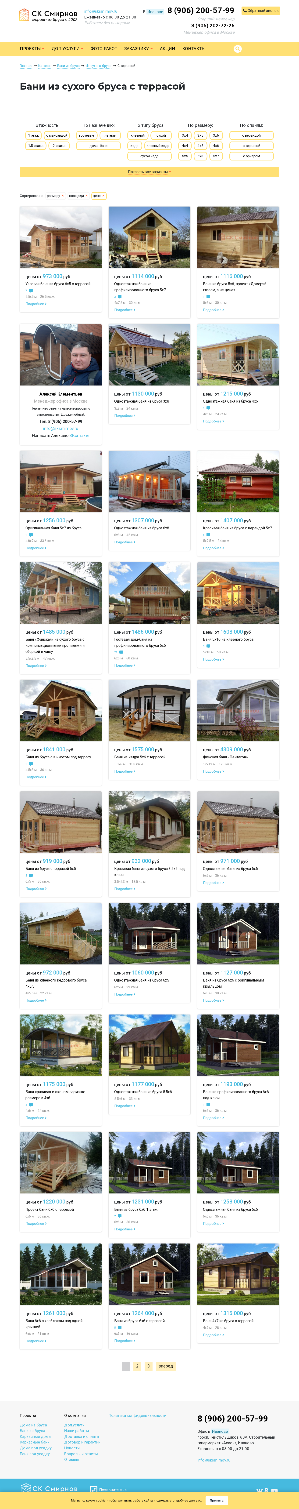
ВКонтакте (79, 435)
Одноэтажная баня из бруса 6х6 (230, 868)
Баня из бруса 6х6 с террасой (139, 1321)
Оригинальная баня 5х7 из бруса (53, 528)
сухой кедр (149, 156)
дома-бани (98, 146)
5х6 (200, 156)
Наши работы (76, 1430)
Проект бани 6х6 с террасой (49, 1209)
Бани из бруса (32, 1430)
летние (110, 135)
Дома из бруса (33, 1425)
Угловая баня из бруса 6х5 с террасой (57, 284)
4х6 (216, 146)
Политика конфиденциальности (137, 1415)
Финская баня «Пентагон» (225, 757)
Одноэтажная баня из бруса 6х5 (141, 980)
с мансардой (56, 135)
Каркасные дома (35, 1436)
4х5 (200, 146)
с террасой (251, 146)
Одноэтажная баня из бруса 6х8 (141, 528)
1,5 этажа (35, 146)
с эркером (251, 156)
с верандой (251, 135)
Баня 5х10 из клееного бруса (228, 639)
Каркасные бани (35, 1442)
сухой (161, 135)
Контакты (193, 48)
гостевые (86, 135)
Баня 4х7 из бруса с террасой (228, 1321)
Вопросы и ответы (81, 1453)
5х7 (216, 156)
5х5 (185, 156)
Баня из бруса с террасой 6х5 (50, 868)
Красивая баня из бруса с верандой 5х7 (237, 528)
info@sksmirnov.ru (100, 11)
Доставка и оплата (81, 1436)
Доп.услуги (66, 48)
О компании (75, 1415)
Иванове (155, 11)
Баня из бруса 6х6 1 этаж (136, 1209)
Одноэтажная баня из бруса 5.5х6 (143, 1092)
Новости (72, 1448)
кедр (135, 146)
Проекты (31, 48)
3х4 (185, 135)
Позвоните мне (112, 1489)
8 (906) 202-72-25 (213, 26)
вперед (166, 1366)
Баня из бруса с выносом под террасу (58, 757)
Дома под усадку (36, 1448)
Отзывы (71, 1459)
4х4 (185, 146)
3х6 (216, 135)
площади (77, 196)
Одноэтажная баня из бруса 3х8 (141, 401)
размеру (54, 196)
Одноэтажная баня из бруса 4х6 (230, 401)
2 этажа (59, 146)
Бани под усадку (35, 1453)
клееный (138, 135)
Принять (217, 1500)
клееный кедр (158, 146)
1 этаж (33, 135)
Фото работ (104, 48)
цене (97, 196)
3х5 (200, 135)
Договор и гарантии (82, 1442)
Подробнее (35, 304)
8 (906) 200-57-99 (201, 10)
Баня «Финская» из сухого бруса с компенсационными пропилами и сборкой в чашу (55, 645)
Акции (167, 48)
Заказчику (137, 48)
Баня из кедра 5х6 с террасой (139, 757)
